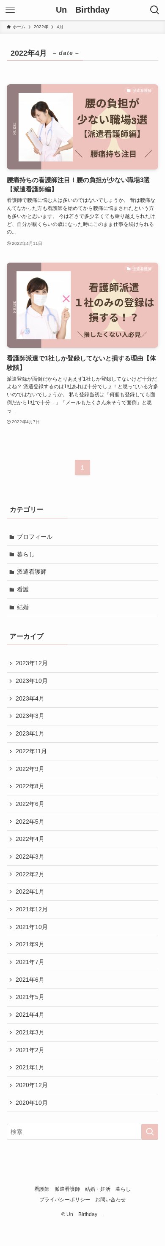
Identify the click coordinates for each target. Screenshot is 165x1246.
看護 (23, 589)
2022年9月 (30, 768)
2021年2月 (30, 1050)
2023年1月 (30, 733)
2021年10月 (32, 927)
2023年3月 (30, 715)
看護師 (42, 1189)
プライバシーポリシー (64, 1199)
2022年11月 (31, 751)
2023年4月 (30, 698)
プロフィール (34, 536)
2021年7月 (30, 962)
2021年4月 (30, 1014)
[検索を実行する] (149, 1132)
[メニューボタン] (10, 10)
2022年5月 (30, 821)
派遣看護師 (32, 571)
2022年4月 (30, 838)
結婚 (23, 607)
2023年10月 (32, 680)
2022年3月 (30, 856)
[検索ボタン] (155, 10)
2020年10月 (32, 1102)
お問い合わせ (110, 1199)
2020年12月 (32, 1085)
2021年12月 (32, 909)
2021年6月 (30, 979)
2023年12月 (32, 663)
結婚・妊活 (97, 1189)
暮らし (26, 554)
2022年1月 (30, 891)
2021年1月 (30, 1067)
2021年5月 (30, 997)
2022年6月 (30, 803)
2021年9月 (30, 944)
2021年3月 (30, 1032)
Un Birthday (85, 10)
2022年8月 (30, 786)
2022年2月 (30, 874)
